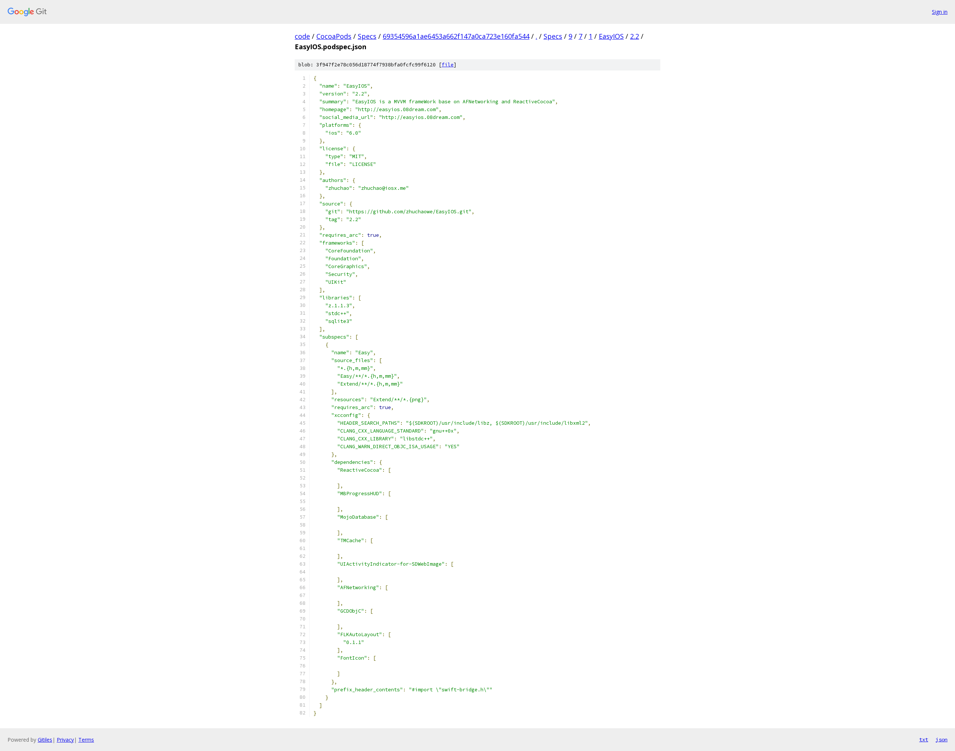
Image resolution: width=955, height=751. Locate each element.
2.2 (634, 36)
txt (923, 739)
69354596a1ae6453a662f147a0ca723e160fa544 (456, 36)
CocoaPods (333, 36)
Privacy (65, 739)
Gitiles (45, 739)
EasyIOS (611, 36)
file (448, 65)
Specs (367, 36)
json (942, 739)
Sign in (940, 11)
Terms (86, 739)
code (302, 36)
